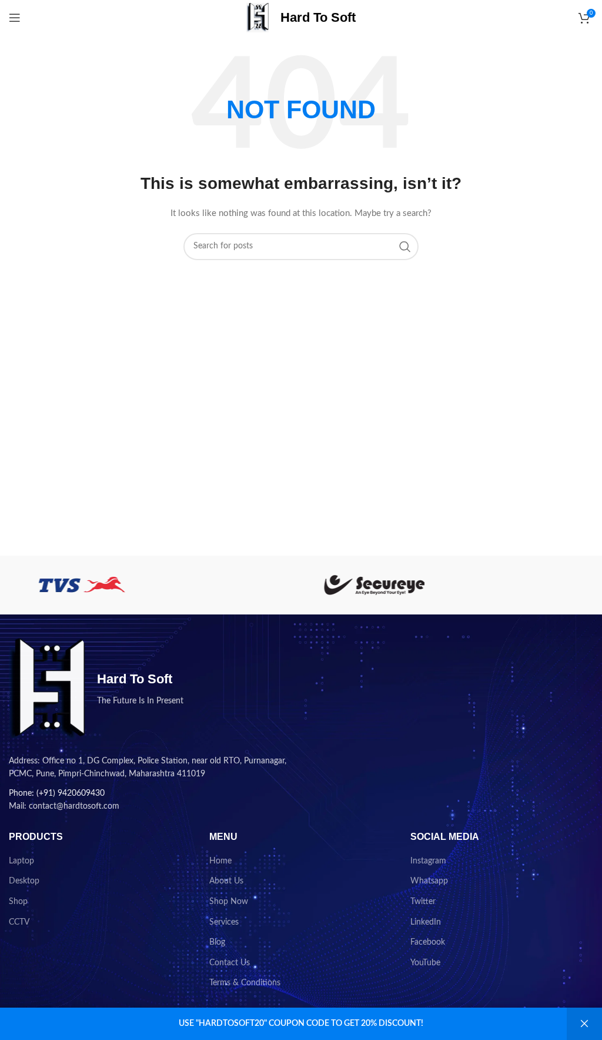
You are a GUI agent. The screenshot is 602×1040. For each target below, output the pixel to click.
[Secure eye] (374, 585)
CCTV (19, 922)
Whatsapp (429, 881)
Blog (217, 942)
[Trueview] (227, 585)
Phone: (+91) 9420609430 (57, 793)
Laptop (21, 861)
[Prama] (520, 585)
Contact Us (229, 963)
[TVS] (82, 585)
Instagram (428, 861)
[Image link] (47, 689)
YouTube (425, 963)
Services (224, 922)
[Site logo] (257, 18)
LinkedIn (425, 922)
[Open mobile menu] (14, 17)
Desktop (24, 881)
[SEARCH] (405, 246)
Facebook (427, 942)
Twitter (423, 902)
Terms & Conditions (244, 983)
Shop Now (228, 902)
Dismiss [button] (584, 1024)
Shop (18, 902)
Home (220, 861)
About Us (226, 881)
